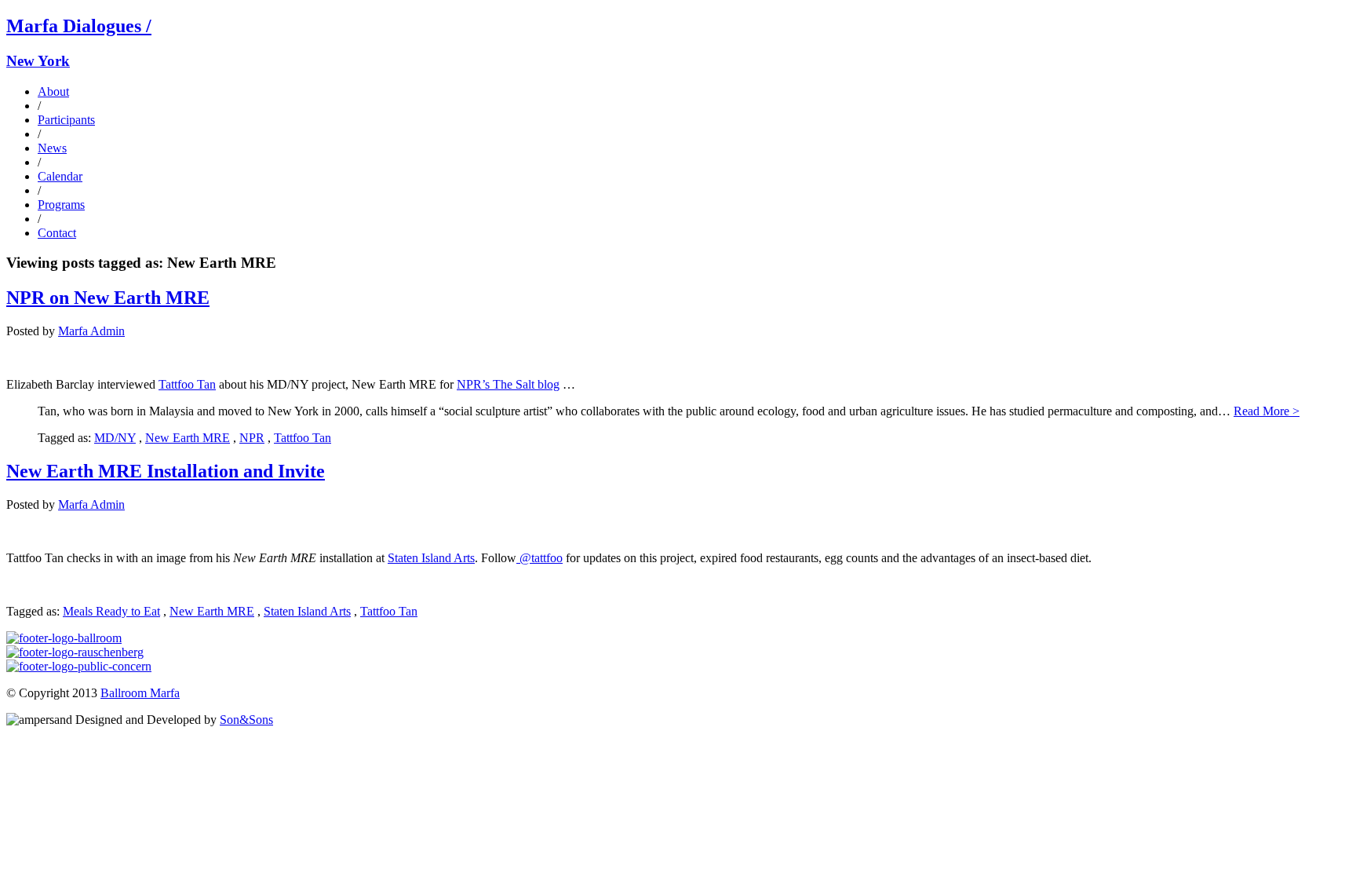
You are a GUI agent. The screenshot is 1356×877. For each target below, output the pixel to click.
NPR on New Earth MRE (108, 297)
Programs (61, 204)
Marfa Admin (91, 331)
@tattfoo (539, 558)
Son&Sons (246, 719)
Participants (66, 119)
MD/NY (115, 437)
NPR (251, 437)
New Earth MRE (187, 437)
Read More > (1267, 411)
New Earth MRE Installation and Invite (165, 471)
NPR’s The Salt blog (508, 384)
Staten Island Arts (431, 558)
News (52, 148)
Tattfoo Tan (187, 384)
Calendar (60, 176)
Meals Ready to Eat (111, 611)
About (53, 91)
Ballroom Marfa (140, 693)
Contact (57, 232)
